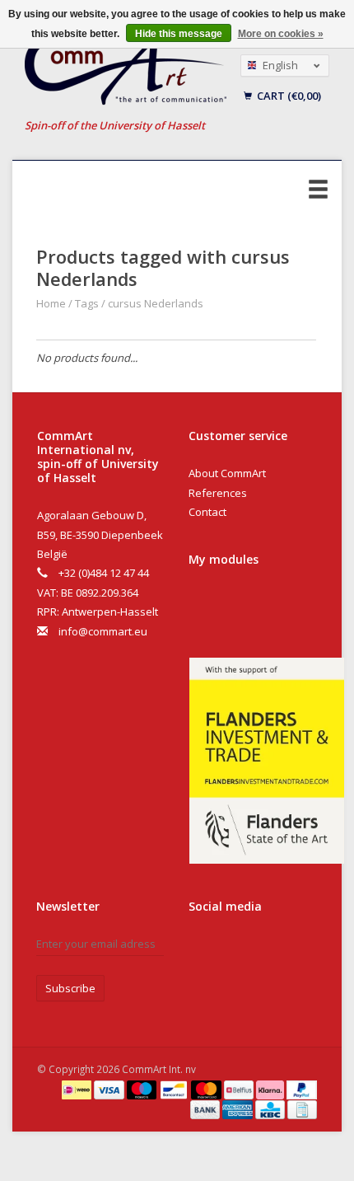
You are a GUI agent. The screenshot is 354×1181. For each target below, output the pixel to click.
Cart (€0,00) (287, 95)
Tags (87, 303)
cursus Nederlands (155, 303)
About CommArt (227, 473)
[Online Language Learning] (126, 70)
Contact (207, 511)
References (218, 492)
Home (51, 303)
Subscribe (70, 988)
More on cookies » (281, 34)
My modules (224, 559)
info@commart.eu (102, 631)
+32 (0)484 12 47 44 (103, 572)
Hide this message (178, 34)
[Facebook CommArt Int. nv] (204, 950)
